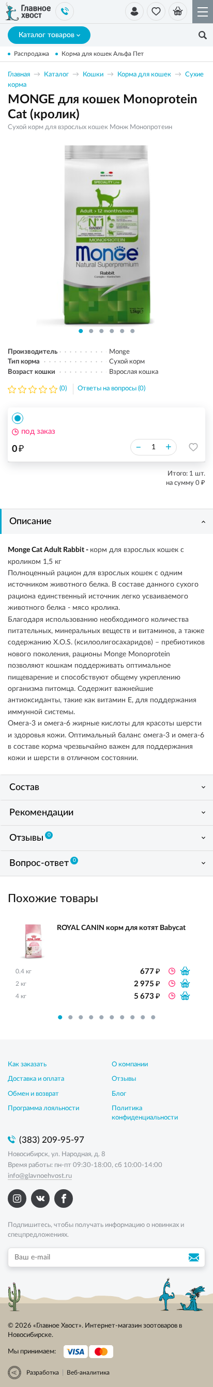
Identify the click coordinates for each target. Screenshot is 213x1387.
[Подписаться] (195, 1257)
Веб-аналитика (88, 1372)
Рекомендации (41, 812)
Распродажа (31, 54)
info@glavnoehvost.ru (40, 1176)
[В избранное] (193, 447)
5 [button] (122, 331)
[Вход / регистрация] (134, 11)
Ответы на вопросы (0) (111, 388)
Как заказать (27, 1064)
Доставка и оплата (36, 1079)
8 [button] (132, 1017)
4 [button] (112, 331)
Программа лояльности (43, 1108)
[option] (106, 234)
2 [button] (91, 331)
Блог (119, 1094)
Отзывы (30, 837)
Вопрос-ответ (42, 863)
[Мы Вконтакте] (40, 1198)
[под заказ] (185, 971)
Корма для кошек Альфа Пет (103, 54)
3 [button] (101, 331)
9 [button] (143, 1017)
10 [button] (153, 1017)
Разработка (42, 1372)
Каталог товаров (46, 35)
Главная (19, 74)
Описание (30, 521)
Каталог (56, 74)
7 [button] (122, 1017)
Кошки (93, 74)
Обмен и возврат (33, 1094)
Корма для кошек (144, 74)
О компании (130, 1064)
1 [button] (81, 331)
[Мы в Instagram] (17, 1198)
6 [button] (132, 331)
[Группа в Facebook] (63, 1198)
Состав (24, 787)
